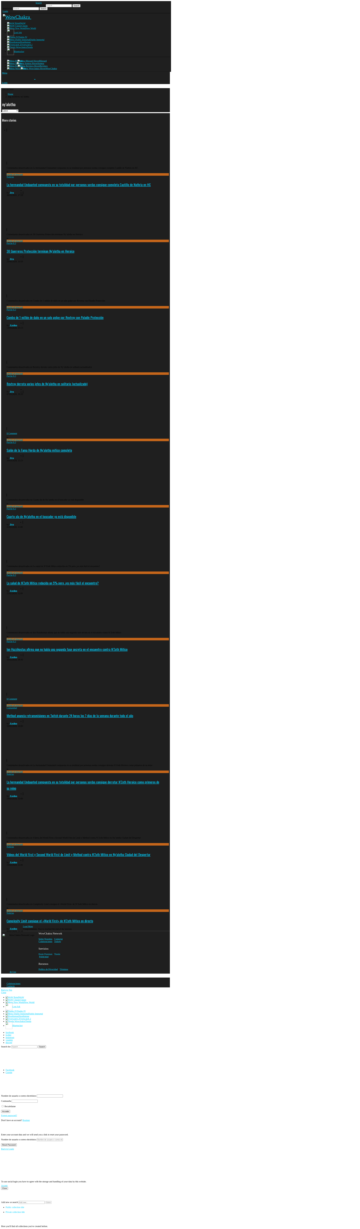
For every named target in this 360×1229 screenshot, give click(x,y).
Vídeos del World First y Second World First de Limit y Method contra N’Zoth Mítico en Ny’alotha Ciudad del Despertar (78, 854)
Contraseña (6, 1101)
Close (3, 992)
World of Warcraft (15, 174)
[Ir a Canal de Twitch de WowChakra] (17, 4)
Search (76, 6)
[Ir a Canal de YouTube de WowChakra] (22, 4)
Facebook (10, 1070)
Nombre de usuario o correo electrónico (18, 1096)
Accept (4, 1185)
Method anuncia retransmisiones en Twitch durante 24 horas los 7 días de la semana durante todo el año (70, 715)
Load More (28, 926)
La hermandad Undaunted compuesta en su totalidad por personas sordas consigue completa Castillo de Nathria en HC (79, 184)
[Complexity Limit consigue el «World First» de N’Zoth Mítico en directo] (33, 880)
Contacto (11, 986)
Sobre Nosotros (45, 939)
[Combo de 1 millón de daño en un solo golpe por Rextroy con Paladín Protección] (33, 276)
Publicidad (44, 956)
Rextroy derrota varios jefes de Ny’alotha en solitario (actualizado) (47, 383)
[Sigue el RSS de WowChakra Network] (33, 4)
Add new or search (10, 1202)
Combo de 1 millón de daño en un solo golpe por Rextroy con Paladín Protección (55, 317)
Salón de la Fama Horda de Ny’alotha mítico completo (39, 450)
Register (26, 1120)
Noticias (10, 177)
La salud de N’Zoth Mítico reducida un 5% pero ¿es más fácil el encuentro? (53, 582)
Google (9, 1072)
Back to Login (7, 1149)
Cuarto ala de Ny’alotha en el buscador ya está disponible (41, 516)
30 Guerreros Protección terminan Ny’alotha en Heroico (40, 251)
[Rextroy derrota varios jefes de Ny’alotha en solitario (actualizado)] (33, 343)
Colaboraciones (45, 941)
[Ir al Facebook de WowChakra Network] (6, 4)
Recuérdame (10, 1106)
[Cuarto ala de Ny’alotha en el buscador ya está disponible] (33, 475)
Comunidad (12, 708)
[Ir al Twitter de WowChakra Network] (11, 4)
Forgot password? (9, 1115)
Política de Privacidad (48, 969)
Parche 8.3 (11, 243)
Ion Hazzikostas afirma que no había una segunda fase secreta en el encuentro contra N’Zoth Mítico (67, 649)
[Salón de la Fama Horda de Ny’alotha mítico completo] (33, 410)
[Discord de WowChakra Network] (28, 4)
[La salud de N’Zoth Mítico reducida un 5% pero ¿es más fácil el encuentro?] (33, 542)
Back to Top (6, 990)
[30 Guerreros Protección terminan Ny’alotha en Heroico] (33, 211)
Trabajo (57, 941)
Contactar (58, 939)
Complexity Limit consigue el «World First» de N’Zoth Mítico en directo (50, 920)
